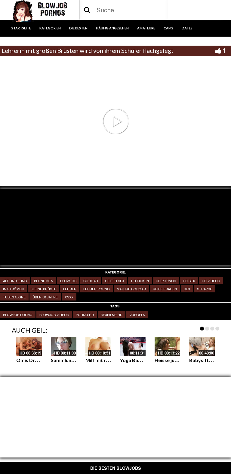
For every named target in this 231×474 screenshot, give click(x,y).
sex (187, 288)
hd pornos (166, 280)
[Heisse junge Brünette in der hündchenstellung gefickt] (167, 346)
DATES (187, 28)
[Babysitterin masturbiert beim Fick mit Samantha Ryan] (202, 346)
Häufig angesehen (112, 28)
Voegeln (137, 314)
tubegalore (14, 296)
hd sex (189, 280)
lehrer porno (96, 288)
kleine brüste (43, 288)
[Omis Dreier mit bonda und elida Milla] (29, 346)
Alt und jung (15, 280)
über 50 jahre (45, 296)
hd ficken (140, 280)
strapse (204, 288)
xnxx (69, 296)
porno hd (85, 314)
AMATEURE (146, 28)
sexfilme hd (111, 314)
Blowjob (68, 280)
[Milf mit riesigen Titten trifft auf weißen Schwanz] (98, 346)
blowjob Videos (54, 314)
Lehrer (69, 288)
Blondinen (43, 280)
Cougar (90, 280)
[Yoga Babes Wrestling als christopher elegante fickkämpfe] (133, 346)
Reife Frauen (165, 288)
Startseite (21, 28)
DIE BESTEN (78, 28)
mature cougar (131, 288)
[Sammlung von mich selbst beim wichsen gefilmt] (63, 346)
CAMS (168, 28)
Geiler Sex (114, 280)
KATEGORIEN (50, 28)
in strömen (13, 288)
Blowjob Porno (17, 314)
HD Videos (211, 280)
